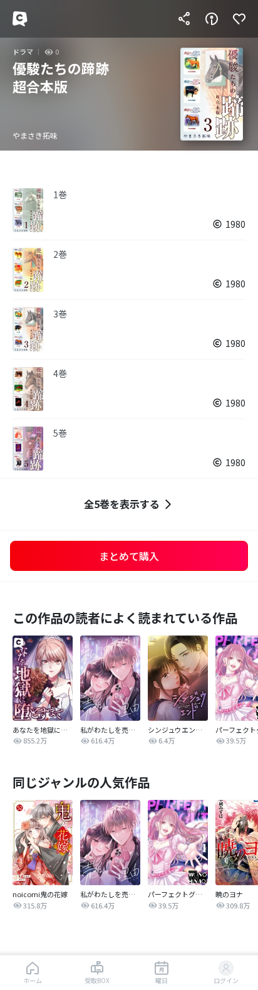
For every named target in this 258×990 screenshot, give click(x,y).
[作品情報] (212, 19)
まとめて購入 (129, 555)
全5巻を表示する (122, 503)
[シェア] (184, 19)
